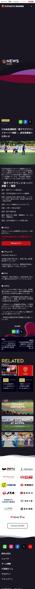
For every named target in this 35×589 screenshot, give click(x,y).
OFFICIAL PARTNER (17, 526)
